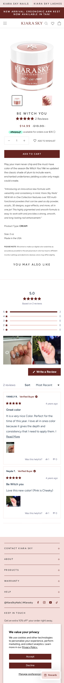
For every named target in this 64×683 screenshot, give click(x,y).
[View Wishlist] (52, 23)
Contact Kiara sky (18, 548)
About (8, 559)
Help (7, 592)
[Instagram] (44, 602)
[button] (32, 118)
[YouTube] (50, 602)
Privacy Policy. (30, 647)
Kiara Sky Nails (16, 3)
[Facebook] (38, 602)
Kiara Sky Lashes (48, 3)
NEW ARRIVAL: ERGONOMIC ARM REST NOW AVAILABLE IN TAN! (32, 13)
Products (11, 570)
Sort (28, 385)
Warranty (12, 581)
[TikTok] (56, 602)
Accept (30, 656)
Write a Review (48, 373)
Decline (30, 665)
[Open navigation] (5, 23)
